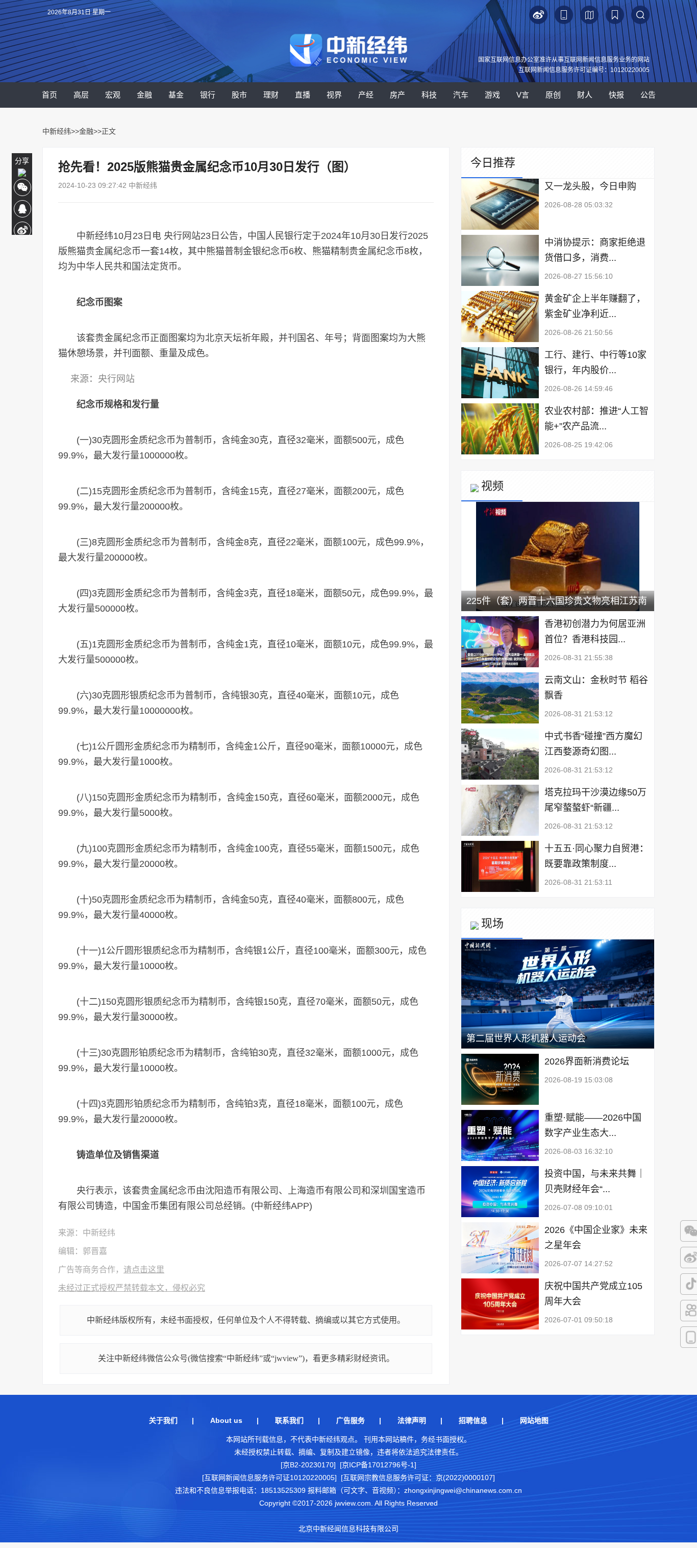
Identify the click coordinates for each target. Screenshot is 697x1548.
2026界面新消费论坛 (586, 1061)
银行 (207, 94)
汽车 (460, 94)
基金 (176, 94)
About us (226, 1420)
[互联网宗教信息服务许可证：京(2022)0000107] (418, 1477)
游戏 (492, 94)
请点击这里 (143, 1269)
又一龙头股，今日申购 (590, 186)
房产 (397, 94)
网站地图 (534, 1420)
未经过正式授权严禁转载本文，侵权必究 (131, 1288)
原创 (553, 94)
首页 (49, 94)
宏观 (112, 94)
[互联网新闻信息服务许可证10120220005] (269, 1477)
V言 (522, 94)
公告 (648, 94)
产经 (366, 94)
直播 (302, 94)
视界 (334, 94)
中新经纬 (56, 131)
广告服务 (350, 1420)
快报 (616, 94)
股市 (239, 94)
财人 (584, 94)
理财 (271, 94)
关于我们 (163, 1420)
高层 (81, 94)
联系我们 (289, 1420)
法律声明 (411, 1420)
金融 (144, 94)
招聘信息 (473, 1420)
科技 (429, 94)
